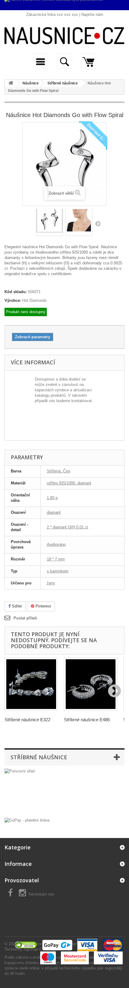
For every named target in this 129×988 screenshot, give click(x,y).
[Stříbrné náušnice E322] (31, 684)
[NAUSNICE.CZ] (64, 35)
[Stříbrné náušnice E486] (90, 684)
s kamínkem (57, 571)
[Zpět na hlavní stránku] (10, 83)
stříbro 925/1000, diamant (69, 483)
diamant (54, 512)
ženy (51, 583)
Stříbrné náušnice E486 (87, 719)
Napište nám (92, 14)
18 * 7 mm (56, 559)
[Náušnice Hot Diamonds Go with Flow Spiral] (49, 221)
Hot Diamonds (34, 300)
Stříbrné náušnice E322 (27, 719)
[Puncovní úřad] (64, 792)
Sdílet (16, 606)
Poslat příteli (25, 618)
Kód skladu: (15, 292)
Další (98, 223)
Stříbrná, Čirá (58, 471)
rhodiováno (56, 544)
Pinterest (42, 606)
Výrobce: (12, 300)
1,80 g (52, 497)
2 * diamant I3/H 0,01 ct (67, 527)
